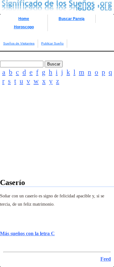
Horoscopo (24, 27)
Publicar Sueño (52, 43)
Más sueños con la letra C (27, 233)
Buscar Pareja (72, 19)
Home (23, 19)
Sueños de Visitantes (19, 43)
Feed (105, 259)
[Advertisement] (57, 140)
